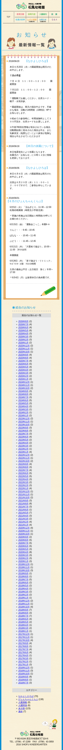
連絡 (20, 711)
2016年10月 (24, 673)
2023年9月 (23, 427)
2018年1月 (23, 631)
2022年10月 (24, 461)
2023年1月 (23, 452)
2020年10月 (24, 534)
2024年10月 (24, 388)
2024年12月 (24, 382)
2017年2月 (23, 661)
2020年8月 (23, 540)
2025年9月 (23, 354)
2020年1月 (23, 561)
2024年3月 (23, 409)
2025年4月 (23, 370)
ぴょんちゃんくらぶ (28, 699)
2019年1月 (23, 597)
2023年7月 (23, 433)
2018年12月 (24, 600)
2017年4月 (23, 655)
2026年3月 (23, 336)
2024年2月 (23, 412)
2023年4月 (23, 443)
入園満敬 (22, 702)
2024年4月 (23, 406)
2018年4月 (23, 625)
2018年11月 (24, 604)
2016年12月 (24, 667)
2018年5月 (23, 622)
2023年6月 (23, 436)
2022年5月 (23, 476)
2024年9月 (23, 391)
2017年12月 (24, 634)
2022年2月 (23, 485)
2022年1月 (23, 488)
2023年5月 (23, 440)
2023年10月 (24, 424)
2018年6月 (23, 619)
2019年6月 (23, 582)
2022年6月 (23, 473)
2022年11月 (24, 458)
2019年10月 (24, 570)
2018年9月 (23, 610)
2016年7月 (23, 682)
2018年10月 (24, 607)
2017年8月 (23, 646)
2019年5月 (23, 585)
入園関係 (22, 705)
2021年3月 (23, 518)
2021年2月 (23, 522)
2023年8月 (23, 430)
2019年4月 (23, 588)
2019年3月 (23, 591)
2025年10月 (24, 351)
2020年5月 (23, 549)
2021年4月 (23, 515)
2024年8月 (23, 394)
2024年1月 (23, 415)
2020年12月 (24, 528)
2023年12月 (24, 418)
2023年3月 (23, 446)
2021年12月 (24, 491)
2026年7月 (23, 324)
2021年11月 (24, 494)
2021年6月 (23, 509)
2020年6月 (23, 546)
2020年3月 (23, 555)
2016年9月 (23, 676)
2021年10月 (24, 497)
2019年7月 (23, 579)
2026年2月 (23, 339)
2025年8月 (23, 358)
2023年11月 (24, 421)
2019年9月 (23, 573)
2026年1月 (23, 342)
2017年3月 (23, 658)
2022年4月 (23, 479)
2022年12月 (24, 455)
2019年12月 (24, 564)
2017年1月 (23, 664)
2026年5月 (23, 330)
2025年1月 (23, 379)
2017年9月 (23, 643)
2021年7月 (23, 506)
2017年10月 (24, 640)
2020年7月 (23, 543)
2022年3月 (23, 482)
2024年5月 (23, 403)
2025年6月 (23, 364)
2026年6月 (23, 327)
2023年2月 (23, 449)
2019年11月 (24, 567)
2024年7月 (23, 397)
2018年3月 (23, 628)
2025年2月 (23, 376)
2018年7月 (23, 616)
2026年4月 (23, 333)
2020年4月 (23, 552)
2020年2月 (23, 558)
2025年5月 (23, 367)
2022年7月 (23, 470)
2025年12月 (24, 345)
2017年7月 (23, 649)
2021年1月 (23, 525)
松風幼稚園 (31, 6)
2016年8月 (23, 679)
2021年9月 (23, 500)
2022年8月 (23, 467)
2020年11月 (24, 531)
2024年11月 (24, 385)
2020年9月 (23, 537)
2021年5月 (23, 512)
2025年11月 (24, 348)
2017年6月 (23, 652)
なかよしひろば (26, 696)
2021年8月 (23, 503)
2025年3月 (23, 373)
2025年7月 (23, 361)
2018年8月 (23, 613)
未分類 (21, 708)
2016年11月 (24, 670)
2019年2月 (23, 594)
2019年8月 (23, 576)
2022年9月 (23, 464)
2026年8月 (23, 321)
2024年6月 (23, 400)
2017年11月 (24, 637)
